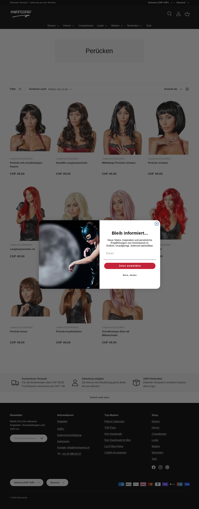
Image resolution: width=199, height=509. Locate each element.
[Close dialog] (157, 224)
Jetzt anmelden (130, 265)
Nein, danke (130, 275)
